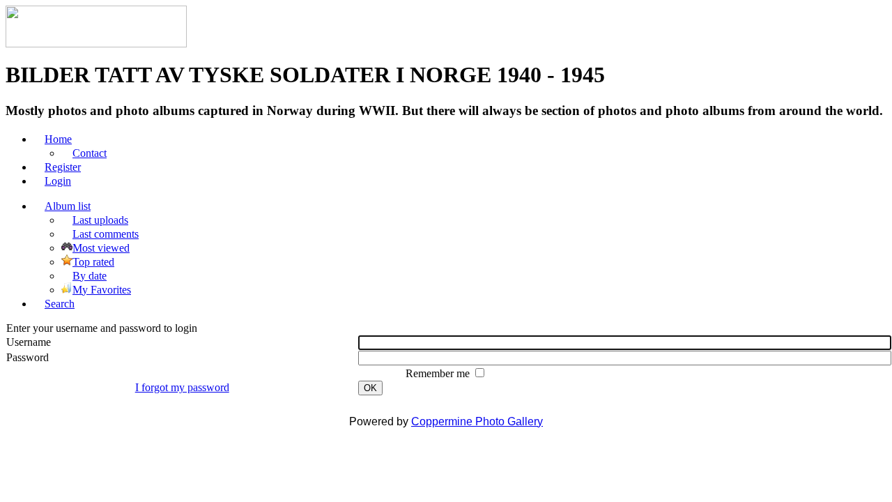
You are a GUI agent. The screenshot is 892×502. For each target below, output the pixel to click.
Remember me (439, 373)
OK (370, 388)
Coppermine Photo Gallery (477, 421)
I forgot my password (182, 387)
